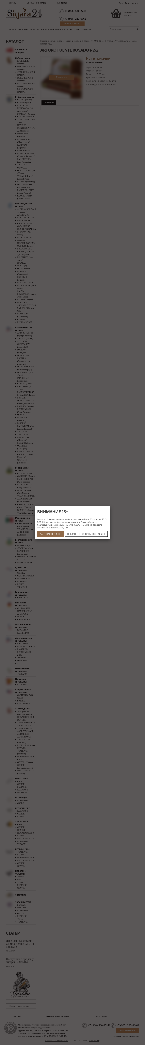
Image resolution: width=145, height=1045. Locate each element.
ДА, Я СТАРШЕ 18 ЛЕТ (50, 534)
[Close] (110, 506)
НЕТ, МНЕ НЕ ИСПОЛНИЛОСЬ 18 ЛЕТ (86, 534)
